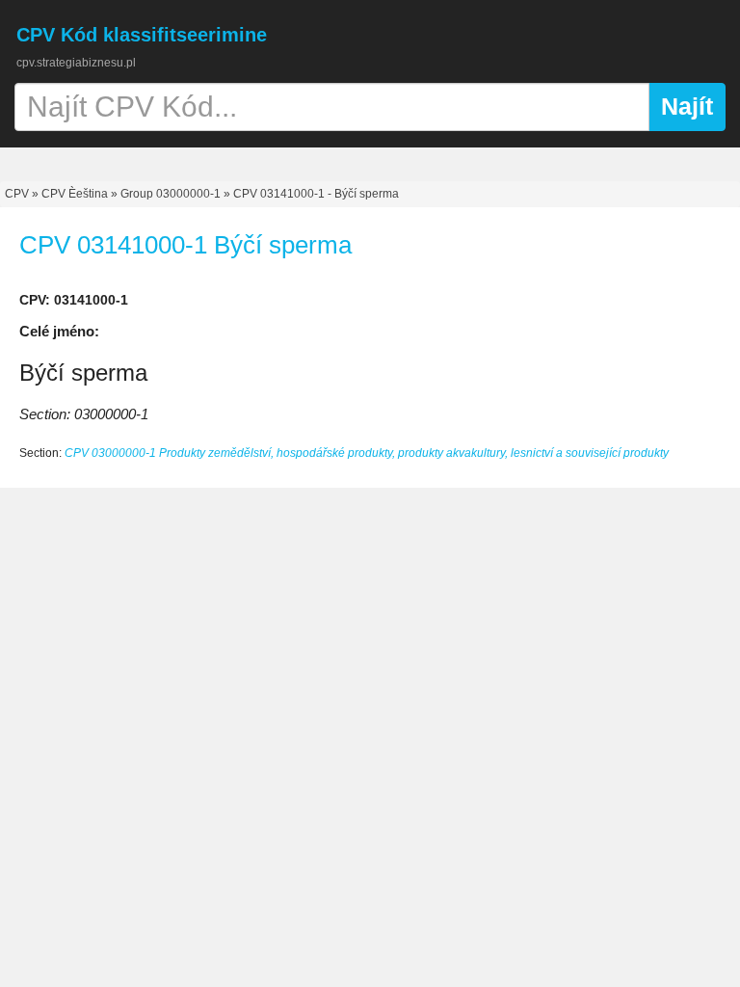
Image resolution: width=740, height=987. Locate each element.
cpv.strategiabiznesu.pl (76, 62)
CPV (18, 193)
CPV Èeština (74, 193)
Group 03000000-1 (170, 193)
